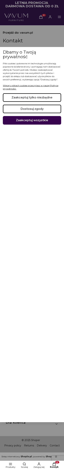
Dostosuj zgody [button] (32, 109)
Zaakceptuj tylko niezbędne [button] (32, 97)
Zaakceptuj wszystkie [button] (32, 120)
